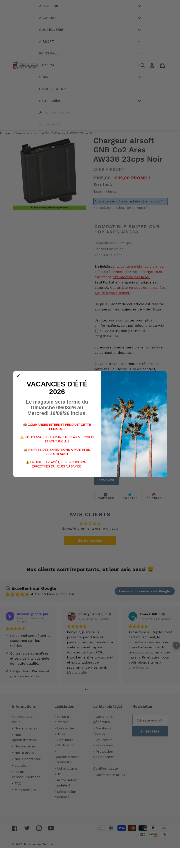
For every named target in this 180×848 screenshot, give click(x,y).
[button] (18, 376)
